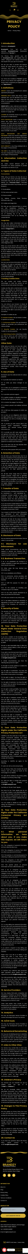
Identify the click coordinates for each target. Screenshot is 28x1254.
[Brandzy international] (14, 4)
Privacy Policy (4, 1192)
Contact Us (4, 1200)
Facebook (4, 1175)
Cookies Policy (4, 1195)
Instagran (13, 1175)
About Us (3, 1187)
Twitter (9, 1175)
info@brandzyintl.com (10, 1232)
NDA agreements (22, 359)
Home (9, 30)
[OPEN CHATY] (4, 1250)
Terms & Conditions (6, 1198)
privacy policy (20, 1065)
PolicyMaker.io (16, 1067)
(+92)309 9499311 (7, 1229)
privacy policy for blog (10, 1074)
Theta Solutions (21, 1250)
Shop (2, 1190)
